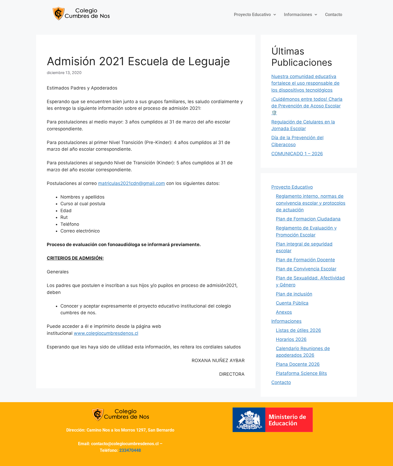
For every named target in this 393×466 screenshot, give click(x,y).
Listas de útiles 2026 (298, 330)
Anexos (284, 312)
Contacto (333, 14)
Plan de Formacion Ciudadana (308, 219)
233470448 (130, 450)
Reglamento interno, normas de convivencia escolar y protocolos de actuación (310, 202)
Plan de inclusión (294, 294)
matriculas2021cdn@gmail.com (131, 183)
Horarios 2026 (291, 339)
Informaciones (298, 14)
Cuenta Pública (292, 303)
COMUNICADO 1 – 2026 (297, 153)
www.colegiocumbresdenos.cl (106, 333)
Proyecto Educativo (252, 14)
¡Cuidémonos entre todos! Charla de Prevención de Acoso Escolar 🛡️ (306, 105)
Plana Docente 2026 (298, 364)
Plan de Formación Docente (305, 259)
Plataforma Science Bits (301, 373)
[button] (255, 15)
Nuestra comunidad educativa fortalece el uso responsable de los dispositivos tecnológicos (305, 83)
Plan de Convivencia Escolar (306, 268)
